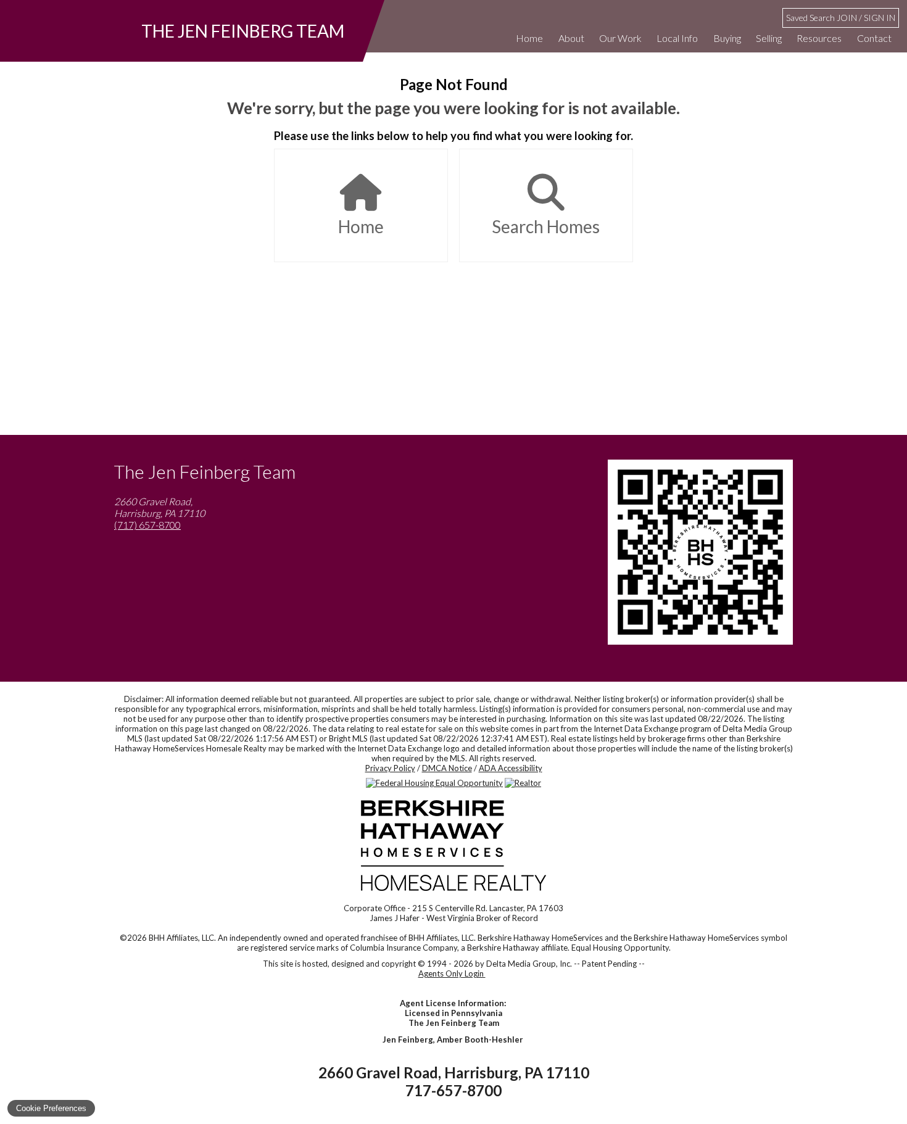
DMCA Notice (447, 768)
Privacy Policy (390, 768)
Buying (727, 38)
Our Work (620, 38)
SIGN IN (879, 17)
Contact (874, 38)
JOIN (847, 17)
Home (529, 38)
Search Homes (546, 226)
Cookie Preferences (51, 1108)
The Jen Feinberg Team (242, 30)
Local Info (677, 38)
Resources (819, 38)
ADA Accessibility (510, 768)
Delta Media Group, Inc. (529, 964)
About (571, 38)
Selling (769, 38)
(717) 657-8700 (147, 525)
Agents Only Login (452, 973)
